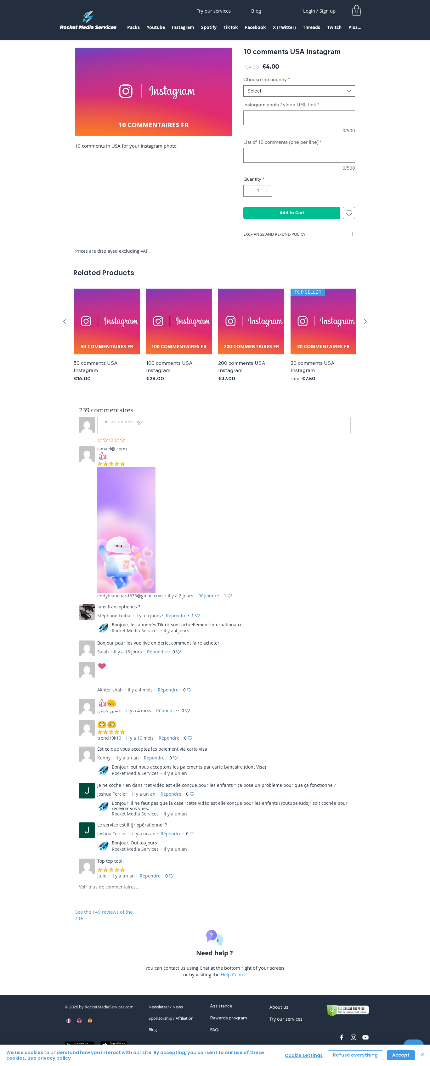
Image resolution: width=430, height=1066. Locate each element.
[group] (215, 335)
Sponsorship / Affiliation (171, 1018)
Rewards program (228, 1018)
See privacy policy (49, 1058)
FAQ (214, 1030)
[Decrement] (248, 190)
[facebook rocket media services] (341, 1037)
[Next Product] (365, 321)
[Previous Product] (64, 321)
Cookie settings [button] (304, 1055)
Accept (401, 1055)
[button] (133, 29)
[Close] (422, 1055)
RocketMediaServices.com (109, 1007)
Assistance (221, 1006)
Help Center (233, 974)
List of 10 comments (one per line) (282, 142)
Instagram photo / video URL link (281, 105)
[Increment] (267, 190)
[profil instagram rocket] (353, 1037)
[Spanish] (89, 1020)
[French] (69, 1020)
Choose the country (266, 79)
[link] (356, 10)
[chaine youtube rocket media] (365, 1037)
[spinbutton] (257, 190)
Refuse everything (355, 1055)
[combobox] (299, 91)
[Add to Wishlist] (349, 213)
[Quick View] (107, 322)
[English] (79, 1020)
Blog (153, 1029)
